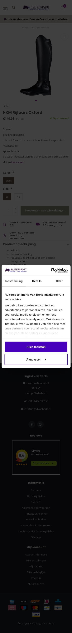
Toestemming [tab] (13, 281)
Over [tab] (59, 281)
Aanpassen (33, 359)
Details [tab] (36, 281)
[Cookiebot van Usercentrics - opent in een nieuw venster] (51, 270)
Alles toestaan (36, 346)
